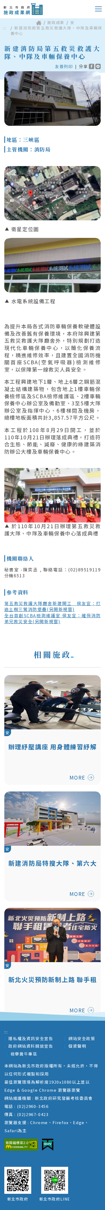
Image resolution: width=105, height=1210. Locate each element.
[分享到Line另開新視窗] (98, 66)
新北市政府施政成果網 (23, 9)
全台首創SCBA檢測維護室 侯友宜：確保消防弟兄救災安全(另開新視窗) (52, 618)
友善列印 (64, 66)
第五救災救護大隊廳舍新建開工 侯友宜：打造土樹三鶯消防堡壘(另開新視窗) (52, 606)
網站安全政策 (81, 1038)
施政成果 (55, 22)
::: (4, 28)
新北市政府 (17, 1199)
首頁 (38, 22)
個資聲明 (77, 1046)
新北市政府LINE (54, 1199)
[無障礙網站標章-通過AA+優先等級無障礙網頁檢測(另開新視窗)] (21, 1145)
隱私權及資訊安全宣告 (30, 1038)
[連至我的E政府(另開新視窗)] (47, 1145)
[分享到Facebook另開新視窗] (91, 66)
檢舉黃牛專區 (23, 1054)
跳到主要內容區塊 (25, 4)
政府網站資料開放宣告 (30, 1046)
